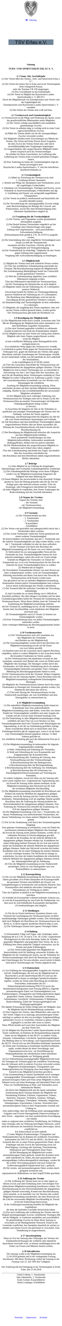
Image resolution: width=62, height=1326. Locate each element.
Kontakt (44, 1317)
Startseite (19, 1317)
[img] (31, 8)
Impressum (31, 1317)
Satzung (32, 20)
